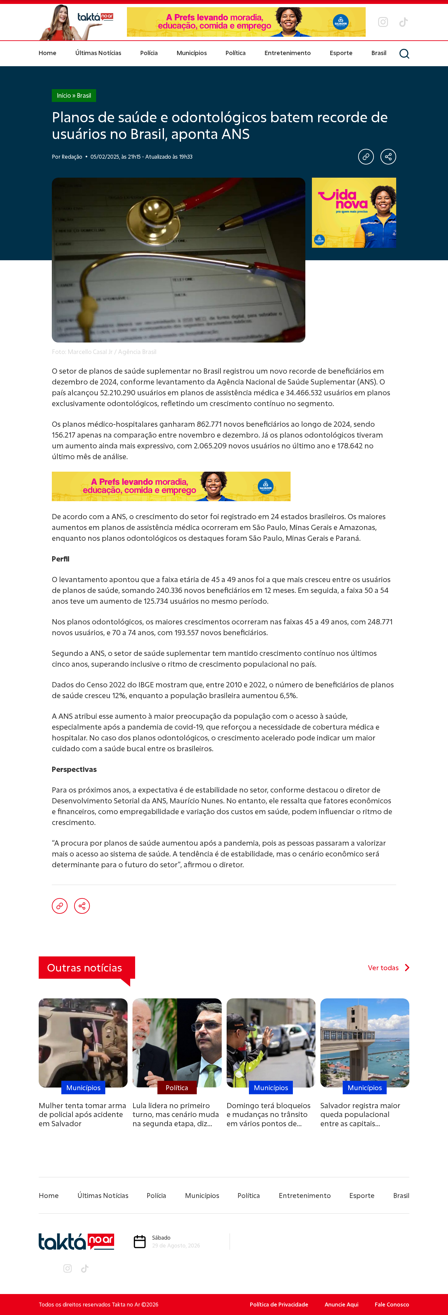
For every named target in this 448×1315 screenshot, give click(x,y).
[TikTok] (403, 22)
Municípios (192, 53)
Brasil (379, 53)
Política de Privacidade (279, 1304)
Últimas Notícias (98, 53)
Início (64, 95)
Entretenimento (288, 53)
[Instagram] (383, 22)
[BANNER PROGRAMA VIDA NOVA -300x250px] (354, 213)
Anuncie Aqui (341, 1304)
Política (236, 53)
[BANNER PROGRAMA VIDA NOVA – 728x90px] (246, 22)
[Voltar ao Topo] (431, 1292)
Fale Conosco (392, 1304)
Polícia (149, 53)
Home (47, 53)
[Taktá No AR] (76, 22)
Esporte (341, 53)
